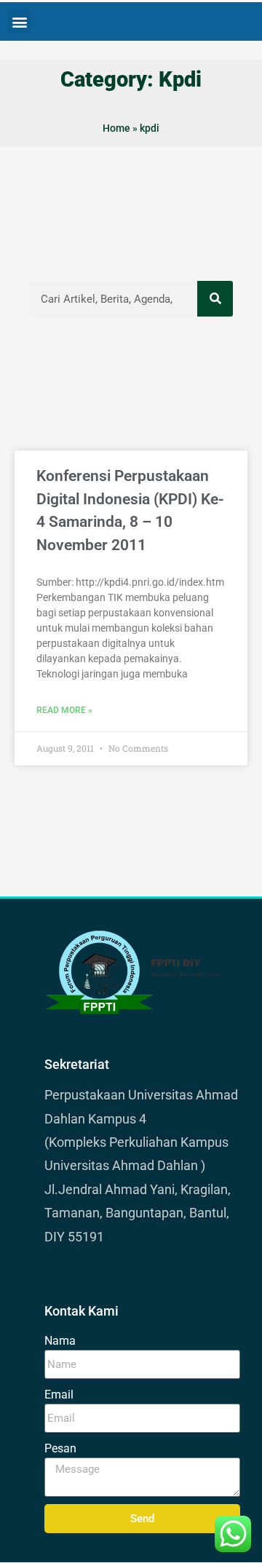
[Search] (215, 299)
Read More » (64, 710)
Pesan (60, 1448)
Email (59, 1394)
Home (116, 128)
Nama (60, 1341)
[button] (19, 21)
